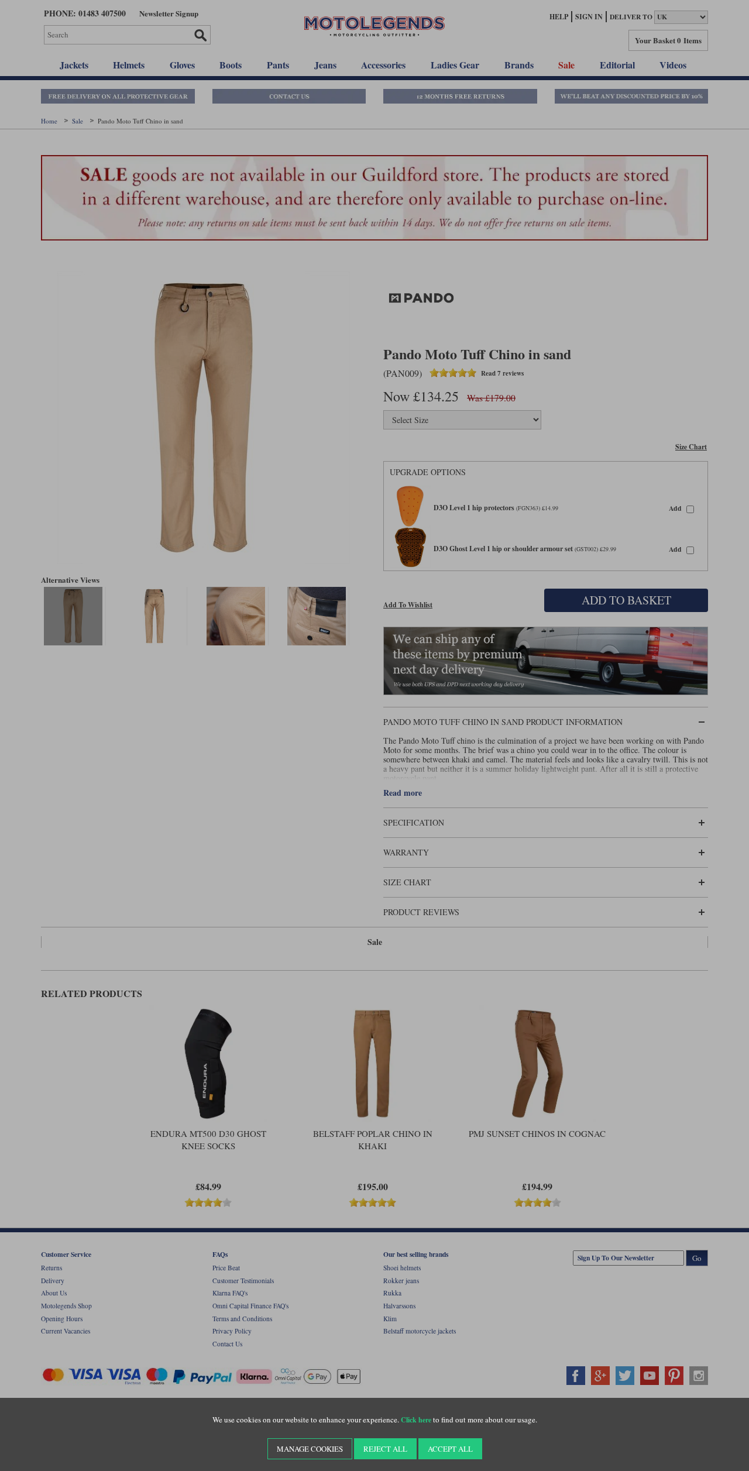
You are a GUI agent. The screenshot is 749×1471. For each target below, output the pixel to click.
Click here (416, 1420)
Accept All (450, 1448)
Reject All (385, 1448)
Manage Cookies (310, 1448)
